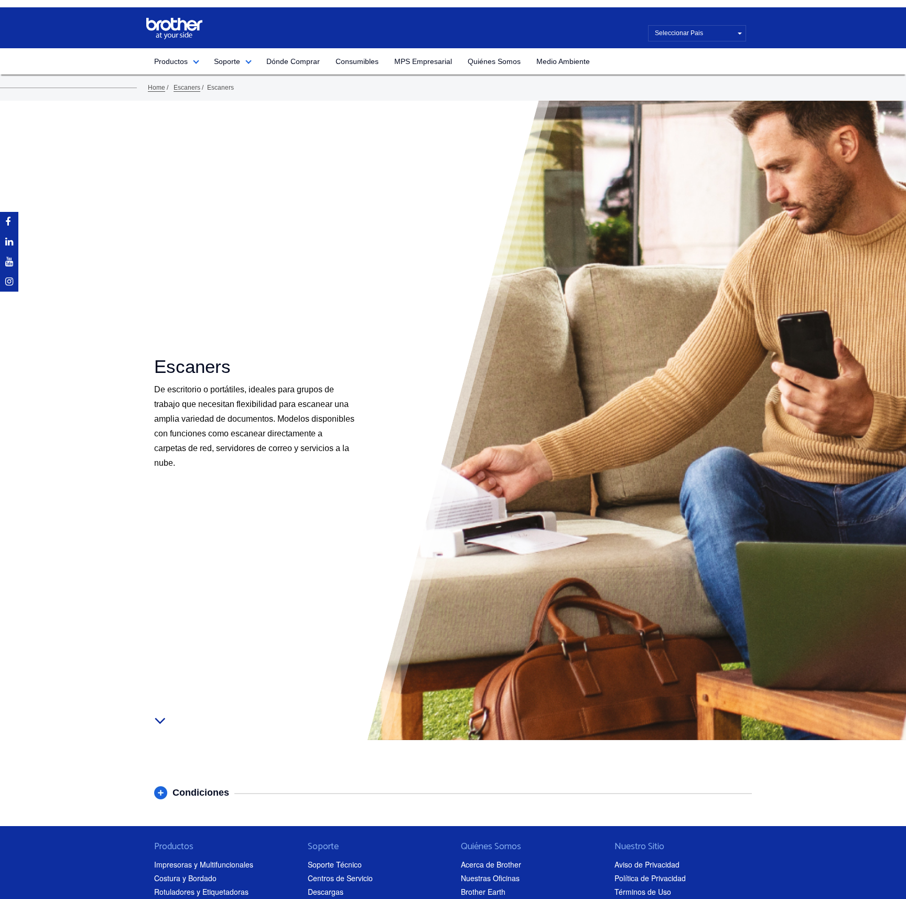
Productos (171, 61)
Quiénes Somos (494, 61)
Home (156, 87)
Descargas (325, 891)
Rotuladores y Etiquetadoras (201, 891)
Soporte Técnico (335, 864)
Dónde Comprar (293, 61)
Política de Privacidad (650, 878)
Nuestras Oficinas (490, 878)
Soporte (227, 61)
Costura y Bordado (185, 878)
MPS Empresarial (423, 61)
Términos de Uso (642, 891)
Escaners (187, 87)
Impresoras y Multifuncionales (203, 864)
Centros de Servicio (340, 878)
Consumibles (357, 61)
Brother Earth (483, 891)
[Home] (174, 28)
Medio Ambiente (563, 61)
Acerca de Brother (491, 864)
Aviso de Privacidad (647, 864)
